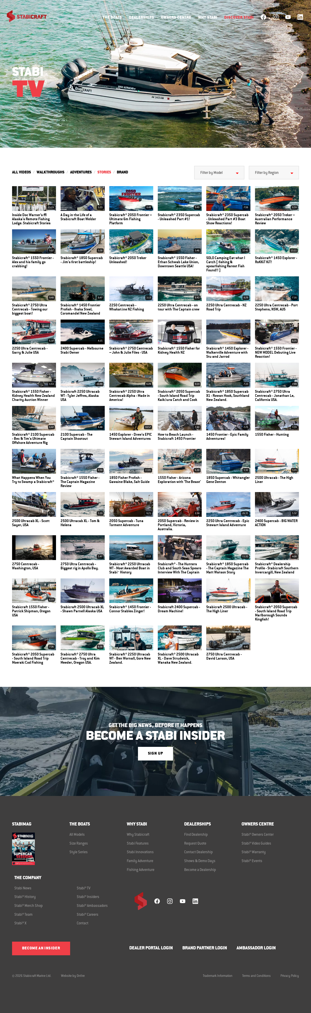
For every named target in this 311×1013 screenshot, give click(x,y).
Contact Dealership (198, 852)
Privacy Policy (289, 976)
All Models (77, 835)
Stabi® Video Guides (256, 844)
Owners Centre (176, 18)
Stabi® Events (252, 861)
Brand (122, 172)
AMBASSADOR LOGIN (256, 948)
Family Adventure (140, 861)
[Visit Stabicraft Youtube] (288, 17)
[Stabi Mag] (40, 849)
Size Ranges (78, 844)
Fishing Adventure (140, 870)
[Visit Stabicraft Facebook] (263, 17)
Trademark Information (217, 976)
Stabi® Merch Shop (28, 906)
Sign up (155, 754)
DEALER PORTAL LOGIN (151, 948)
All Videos (21, 172)
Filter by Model (211, 173)
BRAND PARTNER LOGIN (204, 948)
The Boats (112, 18)
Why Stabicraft (138, 835)
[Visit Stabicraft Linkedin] (300, 17)
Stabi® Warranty (254, 852)
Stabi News (22, 888)
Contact (82, 923)
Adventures (81, 172)
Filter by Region (267, 173)
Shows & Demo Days (199, 861)
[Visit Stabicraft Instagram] (275, 17)
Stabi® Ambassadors (92, 906)
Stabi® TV (83, 888)
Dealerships (141, 18)
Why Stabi (207, 18)
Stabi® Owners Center (258, 835)
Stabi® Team (23, 915)
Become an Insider (41, 948)
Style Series (78, 852)
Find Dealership (196, 835)
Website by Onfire (73, 976)
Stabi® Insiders (88, 897)
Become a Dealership (200, 870)
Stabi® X (20, 923)
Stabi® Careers (87, 915)
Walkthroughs (50, 172)
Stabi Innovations (140, 852)
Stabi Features (138, 844)
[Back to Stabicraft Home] (24, 17)
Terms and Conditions (256, 976)
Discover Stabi (239, 18)
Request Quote (195, 844)
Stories (104, 172)
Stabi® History (25, 897)
